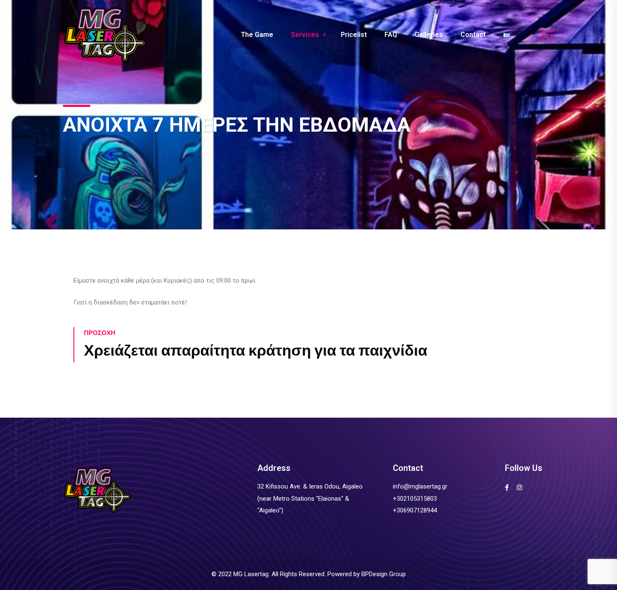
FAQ (390, 35)
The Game (257, 35)
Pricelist (354, 35)
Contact (473, 35)
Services (305, 35)
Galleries (429, 35)
